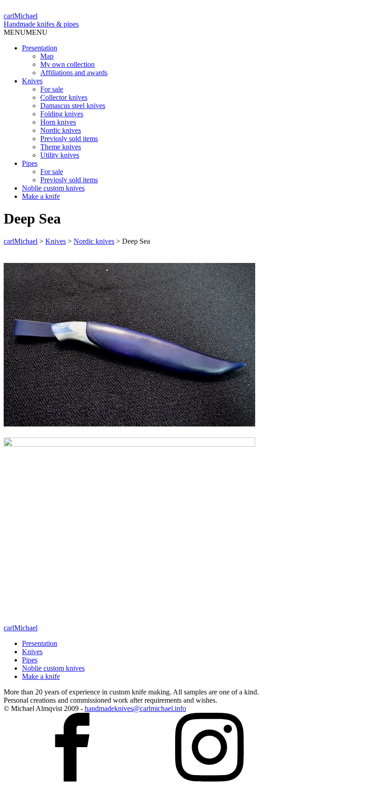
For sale (51, 89)
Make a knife (41, 196)
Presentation (39, 48)
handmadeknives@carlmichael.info (135, 708)
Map (47, 56)
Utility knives (59, 155)
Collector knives (63, 97)
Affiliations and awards (73, 73)
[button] (26, 32)
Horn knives (58, 122)
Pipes (30, 163)
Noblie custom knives (53, 188)
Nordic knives (60, 130)
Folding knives (61, 114)
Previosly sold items (69, 138)
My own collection (67, 64)
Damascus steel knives (72, 105)
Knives (32, 81)
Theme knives (60, 147)
